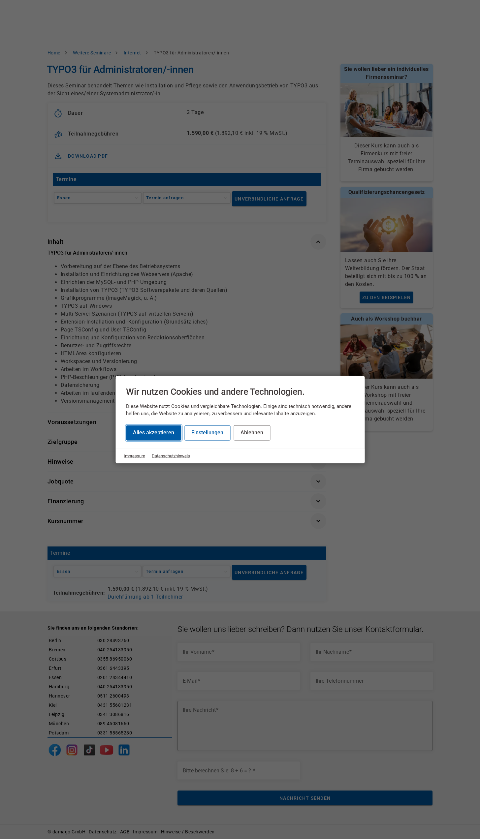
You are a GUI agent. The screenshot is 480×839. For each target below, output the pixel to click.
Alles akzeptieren (153, 432)
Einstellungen (207, 432)
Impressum (134, 455)
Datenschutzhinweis (171, 455)
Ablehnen (251, 432)
